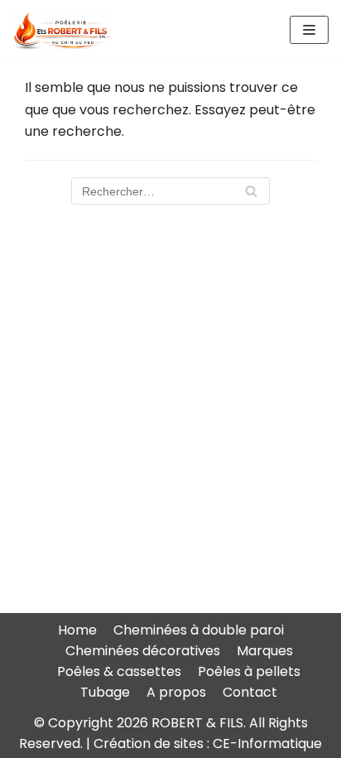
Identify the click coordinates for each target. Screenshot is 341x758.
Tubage (105, 692)
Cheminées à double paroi (198, 630)
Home (77, 630)
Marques (265, 650)
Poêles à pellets (249, 671)
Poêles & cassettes (119, 671)
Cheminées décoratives (142, 650)
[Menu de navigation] (309, 30)
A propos (176, 692)
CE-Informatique (267, 743)
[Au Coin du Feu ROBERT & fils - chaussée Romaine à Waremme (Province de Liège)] (62, 30)
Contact (250, 692)
